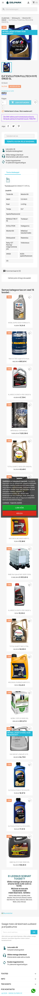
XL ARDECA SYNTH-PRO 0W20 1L (19, 610)
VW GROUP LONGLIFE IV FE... (19, 754)
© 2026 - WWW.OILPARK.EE (12, 993)
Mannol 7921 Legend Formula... (19, 359)
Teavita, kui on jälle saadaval (21, 141)
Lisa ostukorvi (20, 102)
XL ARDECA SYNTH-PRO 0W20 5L (19, 395)
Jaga (8, 126)
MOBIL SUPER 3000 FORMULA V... (19, 323)
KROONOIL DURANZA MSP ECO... (19, 682)
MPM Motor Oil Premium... (19, 430)
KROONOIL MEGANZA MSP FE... (19, 538)
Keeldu (19, 513)
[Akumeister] (19, 913)
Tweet (13, 126)
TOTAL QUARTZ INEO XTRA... (20, 646)
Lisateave (5, 503)
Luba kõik (19, 508)
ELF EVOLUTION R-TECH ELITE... (19, 790)
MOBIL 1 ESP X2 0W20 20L (19, 718)
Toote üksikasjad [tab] (12, 172)
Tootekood (9, 186)
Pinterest (19, 126)
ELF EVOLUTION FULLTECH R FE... (19, 826)
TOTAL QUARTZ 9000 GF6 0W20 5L (19, 467)
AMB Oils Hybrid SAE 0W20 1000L (19, 574)
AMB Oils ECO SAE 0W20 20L (20, 862)
